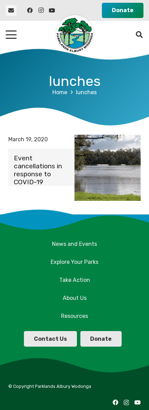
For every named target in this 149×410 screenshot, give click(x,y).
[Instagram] (40, 10)
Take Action (74, 280)
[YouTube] (52, 10)
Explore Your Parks (74, 262)
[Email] (11, 10)
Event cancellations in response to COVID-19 (38, 170)
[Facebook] (29, 10)
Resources (74, 316)
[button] (11, 34)
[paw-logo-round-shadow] (74, 34)
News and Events (74, 244)
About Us (75, 298)
